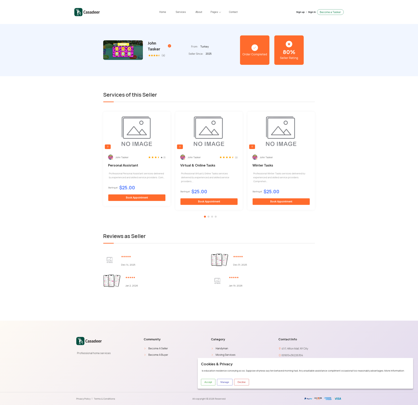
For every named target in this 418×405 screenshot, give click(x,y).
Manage (224, 382)
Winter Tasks (262, 165)
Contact (233, 12)
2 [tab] (208, 217)
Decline (242, 382)
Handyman (222, 348)
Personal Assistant (123, 165)
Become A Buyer (158, 355)
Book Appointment (137, 197)
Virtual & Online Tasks (197, 165)
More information (394, 370)
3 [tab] (212, 217)
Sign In (312, 12)
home (162, 12)
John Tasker (154, 45)
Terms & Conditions (104, 398)
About (198, 12)
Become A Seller (158, 348)
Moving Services (225, 355)
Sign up (300, 12)
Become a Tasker (330, 12)
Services (181, 12)
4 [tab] (216, 217)
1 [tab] (205, 217)
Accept (208, 382)
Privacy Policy (83, 398)
